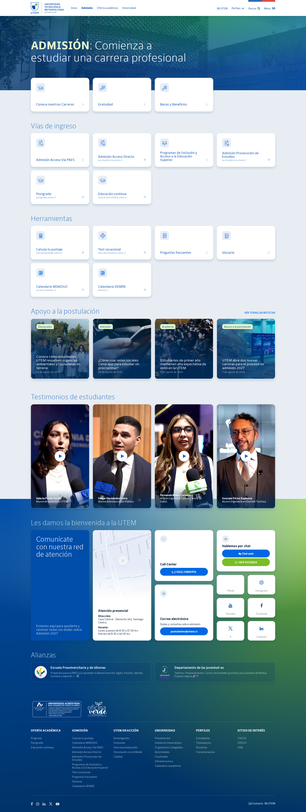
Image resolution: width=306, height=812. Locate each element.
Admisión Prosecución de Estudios (240, 154)
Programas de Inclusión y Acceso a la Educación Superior (178, 156)
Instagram (261, 590)
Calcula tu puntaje (49, 249)
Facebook (261, 613)
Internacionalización (125, 747)
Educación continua (112, 194)
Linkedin (261, 636)
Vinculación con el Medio (128, 751)
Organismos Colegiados (169, 747)
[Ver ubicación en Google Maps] (122, 564)
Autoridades (162, 751)
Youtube (230, 613)
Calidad (118, 756)
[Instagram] (37, 804)
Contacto (257, 803)
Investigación (121, 738)
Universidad (129, 7)
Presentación (162, 738)
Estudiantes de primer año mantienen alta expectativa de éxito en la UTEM (183, 364)
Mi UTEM (222, 8)
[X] (50, 803)
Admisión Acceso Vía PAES (55, 160)
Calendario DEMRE (112, 286)
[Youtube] (57, 804)
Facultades (161, 756)
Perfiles (203, 730)
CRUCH (241, 742)
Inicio (74, 7)
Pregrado (36, 738)
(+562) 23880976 (185, 571)
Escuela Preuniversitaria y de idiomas (78, 667)
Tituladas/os (203, 742)
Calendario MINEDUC (52, 286)
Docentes (201, 747)
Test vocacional (109, 249)
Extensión (119, 742)
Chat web (247, 553)
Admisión (87, 7)
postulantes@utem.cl (184, 631)
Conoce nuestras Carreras (55, 104)
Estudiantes (203, 738)
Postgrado (43, 194)
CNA (240, 747)
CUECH (241, 738)
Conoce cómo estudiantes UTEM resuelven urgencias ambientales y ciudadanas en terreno (58, 362)
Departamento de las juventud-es (199, 667)
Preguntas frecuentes (175, 252)
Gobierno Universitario (168, 742)
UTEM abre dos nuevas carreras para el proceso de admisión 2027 (243, 364)
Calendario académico (168, 765)
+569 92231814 (247, 562)
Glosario (228, 252)
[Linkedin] (44, 804)
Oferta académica (107, 7)
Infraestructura (164, 761)
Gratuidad (105, 104)
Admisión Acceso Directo (116, 156)
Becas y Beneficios (173, 104)
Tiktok (230, 590)
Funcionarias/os (205, 751)
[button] (238, 8)
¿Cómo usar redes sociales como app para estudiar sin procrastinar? (118, 364)
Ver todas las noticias (259, 312)
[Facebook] (32, 804)
